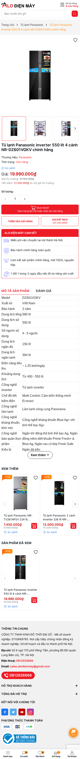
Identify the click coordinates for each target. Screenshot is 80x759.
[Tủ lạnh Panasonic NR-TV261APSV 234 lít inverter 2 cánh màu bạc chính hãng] (20, 493)
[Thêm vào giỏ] (34, 526)
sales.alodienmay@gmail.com (30, 666)
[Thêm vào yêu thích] (75, 39)
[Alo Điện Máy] (18, 5)
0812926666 (24, 660)
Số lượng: (7, 191)
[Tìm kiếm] (75, 14)
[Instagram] (30, 712)
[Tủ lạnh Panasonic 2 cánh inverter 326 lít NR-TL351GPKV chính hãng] (59, 493)
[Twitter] (13, 712)
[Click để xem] (40, 76)
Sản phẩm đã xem (16, 543)
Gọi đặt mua (60, 221)
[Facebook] (4, 712)
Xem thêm (9, 469)
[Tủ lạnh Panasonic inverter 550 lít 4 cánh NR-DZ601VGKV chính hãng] (20, 567)
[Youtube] (21, 712)
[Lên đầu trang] (74, 722)
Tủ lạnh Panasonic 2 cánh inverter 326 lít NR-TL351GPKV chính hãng (59, 517)
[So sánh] (8, 168)
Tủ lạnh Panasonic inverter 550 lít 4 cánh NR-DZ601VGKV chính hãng (20, 592)
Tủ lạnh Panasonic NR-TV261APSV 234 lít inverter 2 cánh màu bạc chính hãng (19, 517)
